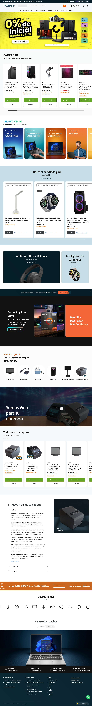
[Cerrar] (90, 291)
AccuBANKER (52, 682)
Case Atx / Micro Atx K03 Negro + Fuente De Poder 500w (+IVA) (11, 86)
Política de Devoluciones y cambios (35, 682)
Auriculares (38, 379)
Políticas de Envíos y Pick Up (33, 680)
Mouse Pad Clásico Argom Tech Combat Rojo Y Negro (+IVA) (66, 86)
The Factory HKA (53, 680)
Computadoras (10, 379)
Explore (45, 599)
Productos (25, 10)
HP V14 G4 (50, 626)
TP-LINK (51, 685)
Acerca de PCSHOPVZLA (77, 682)
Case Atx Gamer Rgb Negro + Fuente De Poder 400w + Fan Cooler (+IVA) (30, 86)
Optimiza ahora (14, 329)
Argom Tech (53, 379)
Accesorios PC (24, 379)
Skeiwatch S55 (74, 266)
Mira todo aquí (45, 178)
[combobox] (46, 6)
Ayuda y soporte (75, 680)
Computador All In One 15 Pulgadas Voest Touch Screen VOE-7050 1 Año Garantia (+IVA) (54, 467)
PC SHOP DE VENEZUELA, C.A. (12, 703)
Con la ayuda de (23, 703)
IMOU (50, 689)
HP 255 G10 (42, 626)
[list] (46, 143)
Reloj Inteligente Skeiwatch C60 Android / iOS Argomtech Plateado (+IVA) (48, 220)
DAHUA (50, 694)
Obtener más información (19, 232)
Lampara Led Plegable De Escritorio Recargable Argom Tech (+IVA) (18, 219)
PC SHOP (34, 1)
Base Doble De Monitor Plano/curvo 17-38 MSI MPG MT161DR (48, 86)
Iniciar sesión (71, 1)
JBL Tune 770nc (31, 262)
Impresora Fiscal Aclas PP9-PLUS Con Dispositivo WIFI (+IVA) (32, 466)
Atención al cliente (75, 677)
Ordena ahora (15, 561)
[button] (87, 6)
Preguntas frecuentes (10, 686)
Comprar (9, 232)
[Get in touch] (83, 6)
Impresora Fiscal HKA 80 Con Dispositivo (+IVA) (11, 465)
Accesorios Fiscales (67, 379)
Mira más (5, 438)
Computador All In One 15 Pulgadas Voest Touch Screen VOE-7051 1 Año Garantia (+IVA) (74, 467)
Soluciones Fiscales (82, 379)
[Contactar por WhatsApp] (88, 697)
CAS (50, 687)
